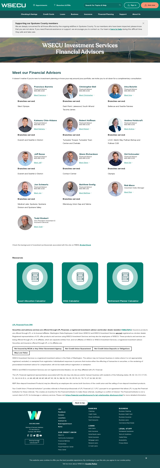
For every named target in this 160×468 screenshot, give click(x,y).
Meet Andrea (129, 129)
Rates (60, 426)
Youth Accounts (93, 420)
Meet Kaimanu (39, 129)
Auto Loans (91, 428)
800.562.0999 (34, 423)
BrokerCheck (85, 245)
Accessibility (123, 440)
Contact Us (62, 421)
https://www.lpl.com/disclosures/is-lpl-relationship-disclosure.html (94, 395)
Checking (91, 411)
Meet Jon (37, 193)
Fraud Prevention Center (65, 446)
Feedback (61, 412)
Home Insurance (93, 437)
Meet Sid (127, 163)
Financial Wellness (64, 441)
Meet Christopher (86, 95)
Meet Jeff (37, 163)
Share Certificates (94, 417)
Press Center (62, 449)
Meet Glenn (83, 163)
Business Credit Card (125, 414)
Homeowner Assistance (126, 431)
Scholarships (62, 444)
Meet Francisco (40, 95)
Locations (61, 418)
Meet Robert (84, 129)
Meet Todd (38, 227)
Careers (61, 415)
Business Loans (124, 420)
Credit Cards (92, 414)
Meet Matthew (84, 193)
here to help (116, 29)
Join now (151, 5)
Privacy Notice (123, 443)
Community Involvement (66, 438)
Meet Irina (128, 95)
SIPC (129, 330)
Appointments (41, 5)
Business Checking (125, 411)
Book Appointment (65, 423)
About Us (61, 435)
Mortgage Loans (93, 440)
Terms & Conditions (125, 434)
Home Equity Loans (94, 434)
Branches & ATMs (63, 5)
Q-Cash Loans (93, 446)
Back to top (80, 403)
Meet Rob (128, 192)
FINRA (124, 330)
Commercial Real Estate (126, 423)
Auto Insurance (93, 431)
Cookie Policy (123, 437)
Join (59, 409)
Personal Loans (93, 443)
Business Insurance (125, 417)
